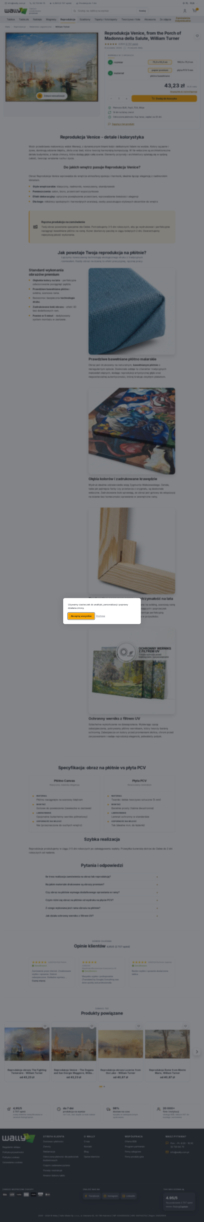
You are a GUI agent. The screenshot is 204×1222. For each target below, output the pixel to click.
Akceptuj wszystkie (81, 616)
